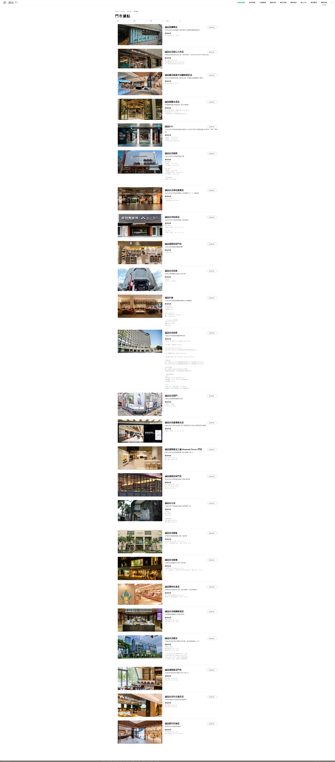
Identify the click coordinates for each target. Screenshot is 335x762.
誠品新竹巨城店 (172, 723)
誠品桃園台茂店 (172, 102)
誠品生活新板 (171, 533)
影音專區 (252, 2)
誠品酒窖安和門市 (173, 476)
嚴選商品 (294, 2)
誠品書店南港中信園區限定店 (178, 75)
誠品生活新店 (171, 638)
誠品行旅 (169, 298)
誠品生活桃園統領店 (174, 611)
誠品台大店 (170, 503)
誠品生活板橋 (171, 560)
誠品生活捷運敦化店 (174, 422)
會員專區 (314, 2)
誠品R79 (169, 126)
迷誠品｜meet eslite (119, 11)
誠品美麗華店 (171, 27)
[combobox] (123, 20)
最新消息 (273, 2)
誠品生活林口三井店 (174, 52)
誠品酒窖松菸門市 (173, 244)
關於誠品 (324, 2)
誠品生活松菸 (171, 333)
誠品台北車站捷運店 (174, 190)
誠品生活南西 (171, 153)
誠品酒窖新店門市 (173, 670)
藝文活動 (283, 2)
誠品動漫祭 (241, 2)
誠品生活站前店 (172, 217)
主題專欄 (263, 2)
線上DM (304, 2)
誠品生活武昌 (171, 271)
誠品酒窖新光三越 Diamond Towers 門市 (183, 449)
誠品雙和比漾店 (172, 587)
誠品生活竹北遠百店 (174, 697)
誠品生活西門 (171, 396)
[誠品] (11, 2)
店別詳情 (211, 27)
